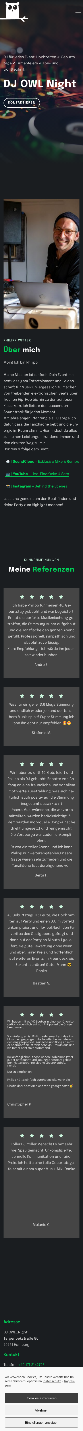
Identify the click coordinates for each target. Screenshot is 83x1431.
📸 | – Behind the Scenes (36, 486)
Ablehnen (41, 1410)
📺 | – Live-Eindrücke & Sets (37, 474)
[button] (78, 11)
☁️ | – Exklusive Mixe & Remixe (42, 462)
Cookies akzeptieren (41, 1398)
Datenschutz (52, 1381)
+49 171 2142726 (31, 1365)
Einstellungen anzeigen (41, 1422)
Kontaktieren (22, 102)
